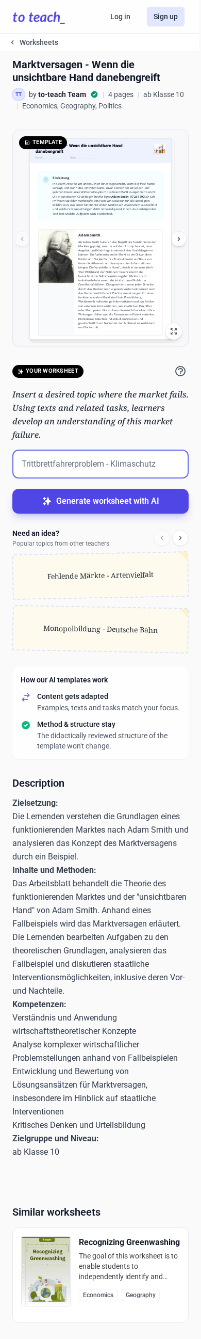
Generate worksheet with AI (107, 501)
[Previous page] (22, 239)
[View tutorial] (180, 371)
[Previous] (162, 538)
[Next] (180, 538)
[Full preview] (173, 331)
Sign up (166, 16)
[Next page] (179, 239)
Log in (120, 16)
